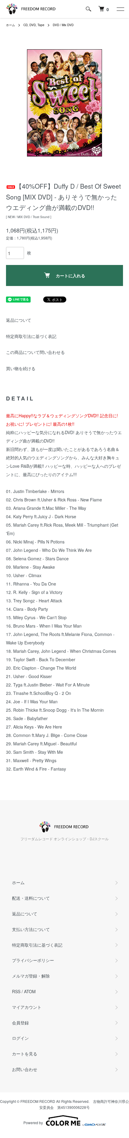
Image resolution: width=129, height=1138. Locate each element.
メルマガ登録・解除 (31, 976)
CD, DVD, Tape (33, 25)
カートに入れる (70, 275)
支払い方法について (31, 929)
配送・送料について (31, 898)
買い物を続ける (20, 368)
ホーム (10, 25)
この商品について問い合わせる (35, 352)
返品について (18, 320)
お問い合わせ (24, 1069)
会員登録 (20, 1023)
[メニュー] (120, 9)
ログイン (20, 1038)
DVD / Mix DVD (63, 25)
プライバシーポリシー (33, 960)
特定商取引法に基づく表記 (31, 336)
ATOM (30, 991)
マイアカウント (26, 1007)
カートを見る (24, 1054)
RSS (16, 991)
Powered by (33, 1122)
